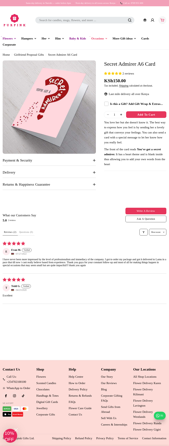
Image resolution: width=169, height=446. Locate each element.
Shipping (123, 85)
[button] (113, 73)
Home (6, 54)
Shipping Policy (61, 438)
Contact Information (154, 438)
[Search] (130, 20)
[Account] (152, 20)
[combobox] (84, 20)
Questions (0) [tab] (26, 232)
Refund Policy (83, 438)
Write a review (146, 211)
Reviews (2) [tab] (10, 232)
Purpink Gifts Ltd (23, 438)
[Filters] (143, 232)
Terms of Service (128, 438)
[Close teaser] (16, 430)
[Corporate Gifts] (145, 20)
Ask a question (146, 218)
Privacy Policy (105, 438)
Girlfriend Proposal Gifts (29, 54)
